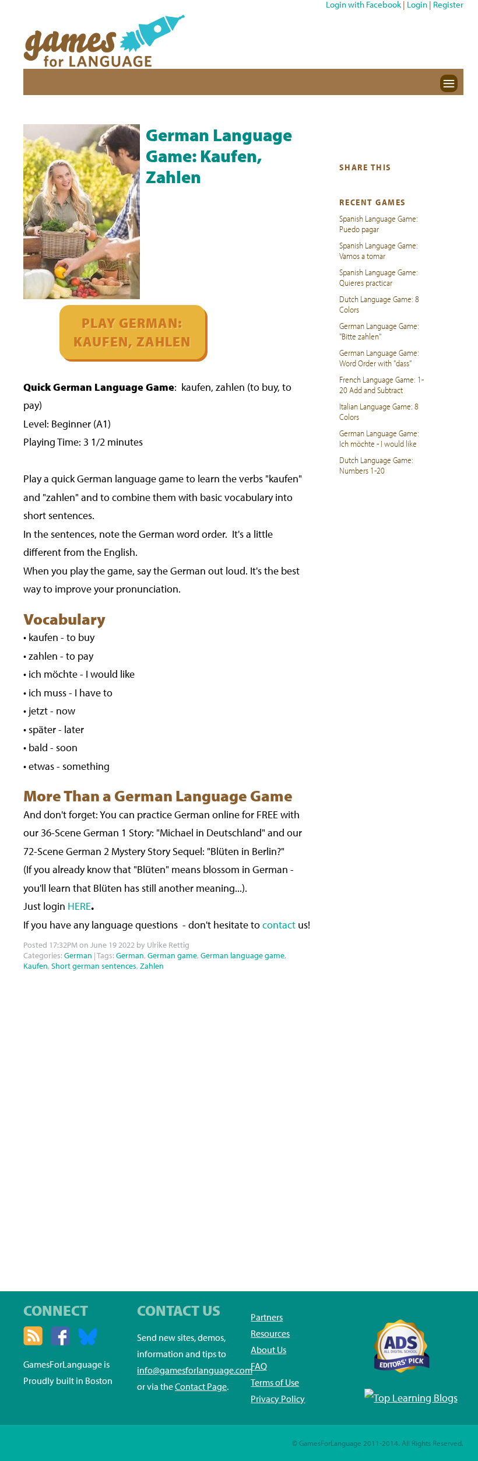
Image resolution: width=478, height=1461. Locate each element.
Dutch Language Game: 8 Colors (379, 304)
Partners (267, 1317)
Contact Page (201, 1386)
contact (279, 924)
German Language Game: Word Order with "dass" (379, 357)
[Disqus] (167, 1120)
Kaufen (35, 966)
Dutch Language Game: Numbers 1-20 (376, 465)
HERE (79, 906)
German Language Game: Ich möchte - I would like (379, 438)
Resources (270, 1333)
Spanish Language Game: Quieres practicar (378, 277)
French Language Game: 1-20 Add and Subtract (381, 384)
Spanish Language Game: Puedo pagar (378, 223)
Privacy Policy (278, 1398)
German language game (242, 955)
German (78, 955)
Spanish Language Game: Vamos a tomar (378, 250)
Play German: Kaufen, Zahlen (132, 332)
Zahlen (152, 966)
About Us (268, 1349)
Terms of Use (275, 1382)
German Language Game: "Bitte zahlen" (379, 331)
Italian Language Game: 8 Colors (379, 411)
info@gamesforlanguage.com (194, 1370)
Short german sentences (93, 966)
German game (172, 955)
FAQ (259, 1366)
